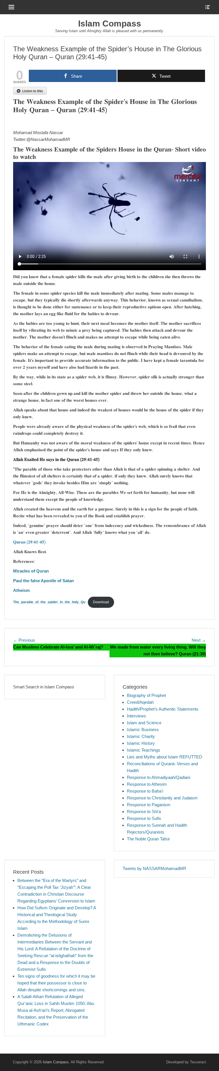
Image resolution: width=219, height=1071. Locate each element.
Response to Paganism (149, 804)
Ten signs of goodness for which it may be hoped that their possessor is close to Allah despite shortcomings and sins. (56, 983)
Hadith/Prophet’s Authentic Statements (162, 709)
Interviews (136, 715)
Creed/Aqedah (140, 702)
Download (101, 602)
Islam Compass (109, 23)
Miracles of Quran (31, 571)
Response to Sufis (144, 818)
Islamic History (141, 743)
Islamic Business (143, 729)
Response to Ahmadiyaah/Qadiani (158, 777)
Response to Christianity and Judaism (162, 797)
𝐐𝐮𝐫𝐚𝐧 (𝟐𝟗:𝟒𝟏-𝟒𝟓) (29, 541)
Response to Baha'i (145, 791)
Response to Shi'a (144, 811)
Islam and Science (144, 722)
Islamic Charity (141, 736)
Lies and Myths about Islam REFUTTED (164, 756)
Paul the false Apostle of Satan (43, 580)
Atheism (21, 590)
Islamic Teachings (143, 750)
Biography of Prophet (146, 695)
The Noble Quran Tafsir (148, 838)
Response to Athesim (147, 784)
